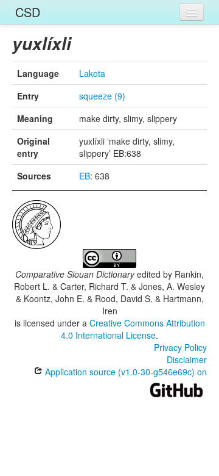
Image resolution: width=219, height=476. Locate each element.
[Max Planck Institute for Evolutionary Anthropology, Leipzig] (36, 223)
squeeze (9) (102, 96)
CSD (27, 12)
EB (84, 176)
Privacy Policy (180, 347)
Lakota (92, 73)
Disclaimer (187, 359)
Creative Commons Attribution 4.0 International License (133, 329)
